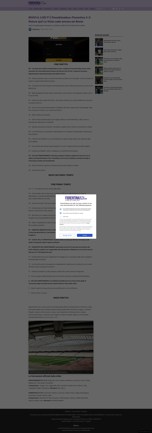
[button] (76, 216)
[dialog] (76, 216)
